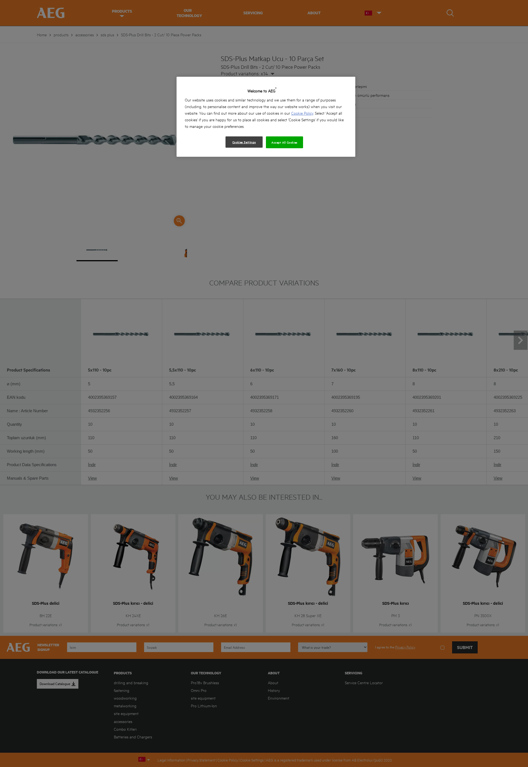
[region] (266, 117)
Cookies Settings (244, 142)
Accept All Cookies (284, 142)
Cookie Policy (302, 113)
